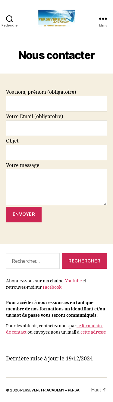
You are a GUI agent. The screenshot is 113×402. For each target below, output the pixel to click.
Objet (12, 141)
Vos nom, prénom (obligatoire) (41, 92)
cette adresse (93, 332)
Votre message (22, 165)
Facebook (52, 287)
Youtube (73, 281)
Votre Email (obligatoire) (34, 117)
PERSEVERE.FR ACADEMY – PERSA (49, 390)
